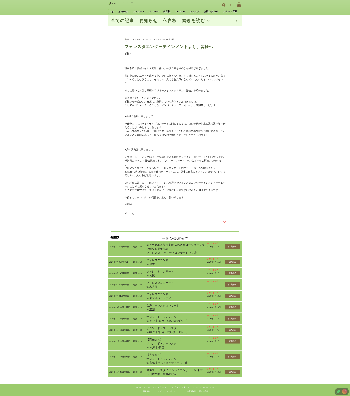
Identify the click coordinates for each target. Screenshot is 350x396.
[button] (239, 4)
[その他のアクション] (224, 39)
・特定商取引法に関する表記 (196, 391)
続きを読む (193, 20)
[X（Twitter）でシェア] (132, 213)
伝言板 (170, 20)
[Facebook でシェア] (126, 213)
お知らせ (148, 20)
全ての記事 (122, 20)
